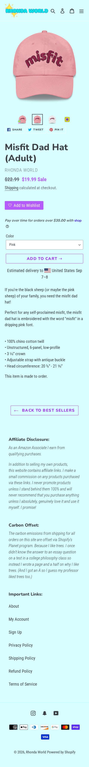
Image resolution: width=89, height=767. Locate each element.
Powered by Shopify (61, 752)
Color (10, 236)
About (14, 606)
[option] (22, 119)
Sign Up (15, 632)
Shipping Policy (22, 658)
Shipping (11, 187)
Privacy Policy (21, 645)
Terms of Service (23, 684)
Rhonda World (36, 752)
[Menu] (81, 10)
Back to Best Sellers (48, 410)
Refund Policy (20, 671)
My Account (19, 619)
